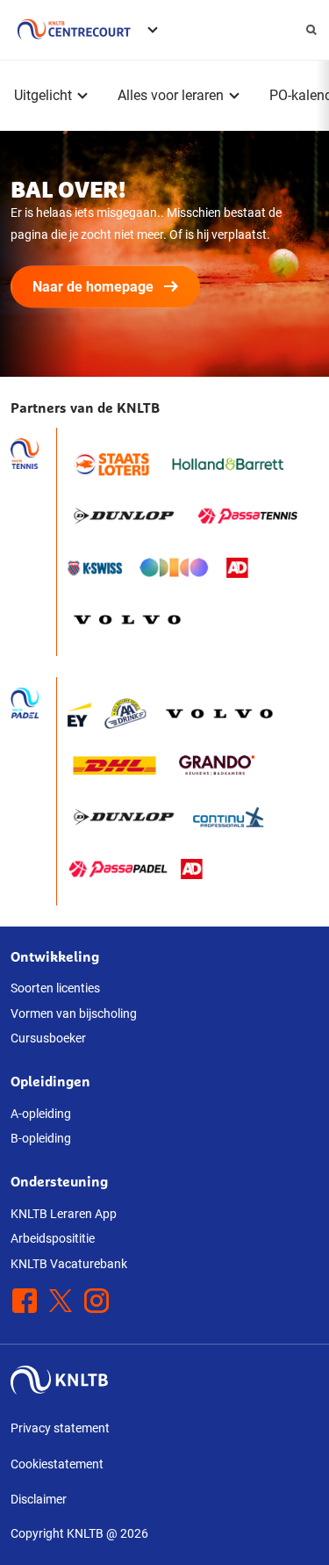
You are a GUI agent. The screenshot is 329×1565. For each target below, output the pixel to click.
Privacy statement (60, 1428)
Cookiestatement (57, 1464)
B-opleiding (41, 1138)
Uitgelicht (43, 95)
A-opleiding (41, 1114)
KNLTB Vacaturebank (69, 1264)
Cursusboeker (48, 1038)
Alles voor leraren (171, 95)
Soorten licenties (55, 988)
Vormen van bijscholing (74, 1013)
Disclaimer (39, 1499)
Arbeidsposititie (53, 1238)
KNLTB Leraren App (64, 1214)
